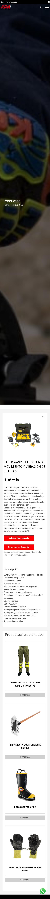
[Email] (13, 480)
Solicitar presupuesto (19, 538)
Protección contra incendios (15, 555)
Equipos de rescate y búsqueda (27, 552)
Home (6, 205)
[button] (43, 417)
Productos (17, 205)
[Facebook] (6, 480)
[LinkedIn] (17, 480)
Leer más (25, 695)
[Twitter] (10, 480)
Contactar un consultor (19, 547)
